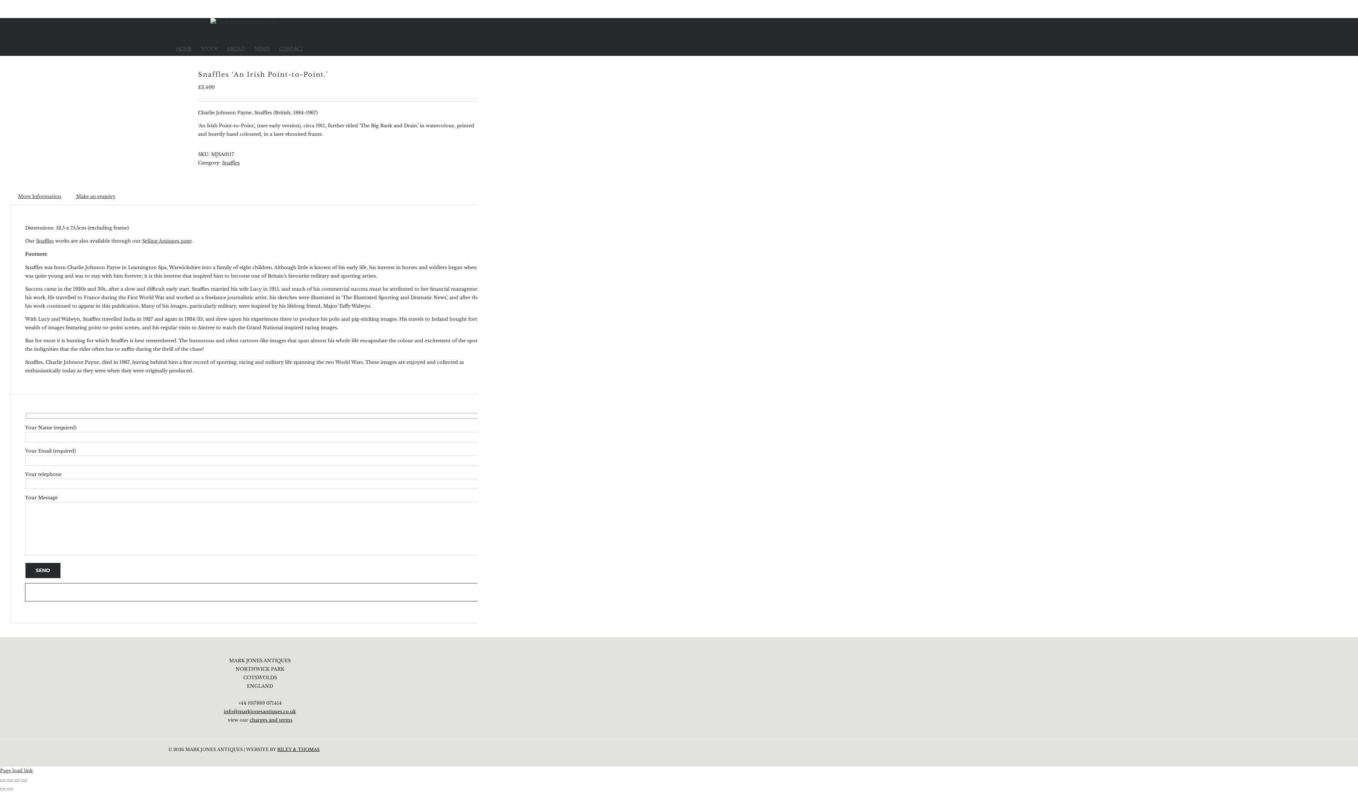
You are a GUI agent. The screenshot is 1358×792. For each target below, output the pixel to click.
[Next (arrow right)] (10, 789)
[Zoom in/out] (3, 781)
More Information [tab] (39, 196)
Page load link (16, 771)
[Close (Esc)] (24, 781)
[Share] (17, 781)
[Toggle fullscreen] (10, 781)
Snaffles (231, 163)
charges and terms (271, 720)
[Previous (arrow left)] (3, 789)
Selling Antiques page (167, 241)
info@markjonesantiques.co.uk (260, 712)
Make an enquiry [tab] (95, 196)
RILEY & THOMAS (298, 749)
